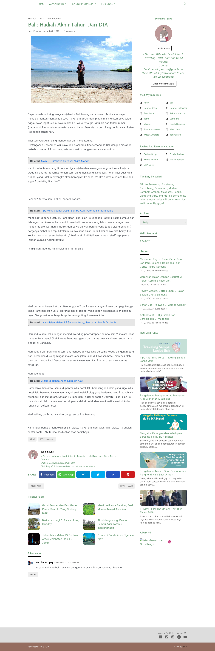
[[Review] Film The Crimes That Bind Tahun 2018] (163, 504)
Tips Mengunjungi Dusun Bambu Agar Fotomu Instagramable (77, 210)
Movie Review (177, 159)
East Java (149, 113)
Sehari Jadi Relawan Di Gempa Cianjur (163, 304)
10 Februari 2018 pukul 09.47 (67, 562)
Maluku (147, 124)
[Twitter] (98, 474)
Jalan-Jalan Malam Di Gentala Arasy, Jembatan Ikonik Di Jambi (78, 322)
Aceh (146, 102)
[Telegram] (83, 474)
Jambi (147, 118)
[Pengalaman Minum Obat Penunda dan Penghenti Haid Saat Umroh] (163, 467)
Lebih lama (126, 486)
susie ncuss (47, 451)
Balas (33, 574)
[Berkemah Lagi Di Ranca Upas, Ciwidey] (34, 524)
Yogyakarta (175, 134)
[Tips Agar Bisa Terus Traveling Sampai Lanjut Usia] (163, 353)
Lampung (174, 118)
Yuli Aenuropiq (44, 562)
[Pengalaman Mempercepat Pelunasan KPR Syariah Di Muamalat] (163, 391)
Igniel (184, 647)
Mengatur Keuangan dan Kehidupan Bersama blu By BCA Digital (161, 435)
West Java (175, 129)
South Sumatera (152, 129)
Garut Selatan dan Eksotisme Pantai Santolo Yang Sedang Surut (59, 509)
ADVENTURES (56, 4)
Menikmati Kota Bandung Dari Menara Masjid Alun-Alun (115, 507)
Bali (33, 439)
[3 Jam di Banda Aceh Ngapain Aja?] (89, 539)
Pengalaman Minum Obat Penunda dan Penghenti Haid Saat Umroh (163, 472)
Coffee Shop (150, 154)
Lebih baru (36, 486)
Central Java (150, 108)
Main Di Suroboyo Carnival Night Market (65, 161)
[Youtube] (185, 637)
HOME (41, 4)
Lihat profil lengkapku (163, 83)
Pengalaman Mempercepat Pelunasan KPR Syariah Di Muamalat (162, 397)
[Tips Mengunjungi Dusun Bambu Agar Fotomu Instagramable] (89, 524)
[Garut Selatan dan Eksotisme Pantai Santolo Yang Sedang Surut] (34, 509)
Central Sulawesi (178, 108)
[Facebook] (161, 637)
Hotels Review (151, 159)
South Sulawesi (177, 124)
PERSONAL (107, 4)
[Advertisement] (81, 275)
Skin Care (149, 164)
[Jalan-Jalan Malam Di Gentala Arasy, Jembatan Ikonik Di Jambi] (34, 539)
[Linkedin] (113, 474)
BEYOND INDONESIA (82, 4)
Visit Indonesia (47, 439)
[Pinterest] (128, 474)
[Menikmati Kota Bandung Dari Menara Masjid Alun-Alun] (89, 509)
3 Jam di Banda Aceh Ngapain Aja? (62, 380)
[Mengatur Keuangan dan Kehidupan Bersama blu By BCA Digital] (163, 429)
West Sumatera (151, 134)
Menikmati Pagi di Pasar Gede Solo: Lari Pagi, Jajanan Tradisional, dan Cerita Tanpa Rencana (161, 263)
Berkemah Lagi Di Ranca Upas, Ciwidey (60, 522)
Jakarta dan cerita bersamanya (178, 113)
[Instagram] (179, 637)
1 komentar (70, 31)
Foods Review (177, 154)
